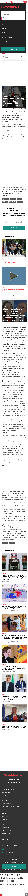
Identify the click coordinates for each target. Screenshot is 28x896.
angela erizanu (5, 199)
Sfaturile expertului (6, 830)
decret (12, 199)
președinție (5, 201)
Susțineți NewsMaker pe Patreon (11, 806)
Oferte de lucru (6, 800)
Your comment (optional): (12, 885)
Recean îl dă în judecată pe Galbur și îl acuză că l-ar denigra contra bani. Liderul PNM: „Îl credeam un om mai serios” (14, 698)
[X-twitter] (11, 782)
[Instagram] (14, 782)
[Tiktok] (16, 782)
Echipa (4, 795)
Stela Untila (5, 105)
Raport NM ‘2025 (6, 833)
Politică (4, 93)
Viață (3, 258)
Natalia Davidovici (6, 133)
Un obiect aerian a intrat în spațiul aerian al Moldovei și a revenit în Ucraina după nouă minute (14, 291)
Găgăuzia (4, 822)
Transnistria (4, 819)
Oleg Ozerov (11, 543)
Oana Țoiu (5, 543)
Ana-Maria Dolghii (6, 610)
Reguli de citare (6, 803)
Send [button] (1, 895)
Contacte (4, 798)
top (20, 201)
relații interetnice (12, 201)
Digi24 (10, 390)
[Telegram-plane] (19, 782)
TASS (16, 353)
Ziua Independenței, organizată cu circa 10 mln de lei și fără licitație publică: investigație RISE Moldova (14, 607)
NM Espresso (5, 816)
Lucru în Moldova (6, 827)
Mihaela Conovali (6, 264)
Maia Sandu (19, 199)
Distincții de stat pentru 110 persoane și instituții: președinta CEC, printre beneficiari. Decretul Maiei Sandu (14, 668)
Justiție (3, 824)
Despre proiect (6, 792)
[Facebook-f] (8, 782)
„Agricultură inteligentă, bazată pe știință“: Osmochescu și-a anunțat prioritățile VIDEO (14, 726)
